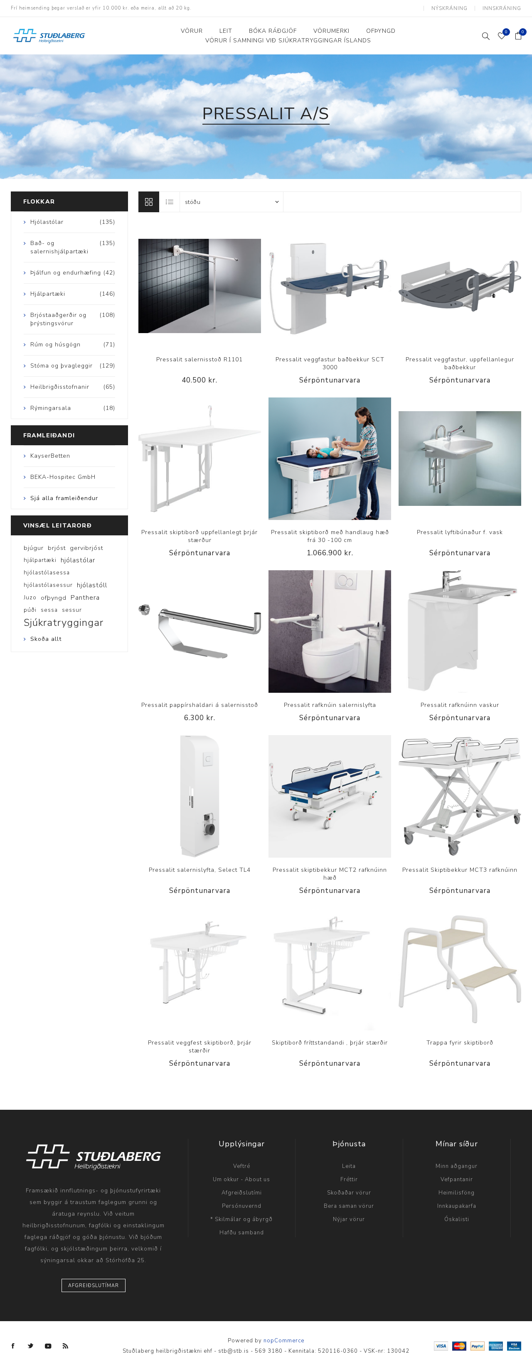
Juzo (30, 597)
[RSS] (65, 1346)
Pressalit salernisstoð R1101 (199, 359)
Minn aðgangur (457, 1166)
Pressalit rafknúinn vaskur (460, 705)
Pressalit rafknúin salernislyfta (330, 705)
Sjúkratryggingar (63, 622)
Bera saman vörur (349, 1206)
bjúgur (34, 548)
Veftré (241, 1166)
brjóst (57, 548)
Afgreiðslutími (242, 1193)
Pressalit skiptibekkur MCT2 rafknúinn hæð (330, 874)
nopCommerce (284, 1340)
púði (30, 610)
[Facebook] (13, 1346)
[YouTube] (48, 1346)
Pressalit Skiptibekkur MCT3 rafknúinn (459, 870)
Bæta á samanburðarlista (182, 285)
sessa (49, 610)
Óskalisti (456, 1219)
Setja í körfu (216, 285)
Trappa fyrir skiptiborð (459, 1043)
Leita (349, 1166)
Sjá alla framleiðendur (64, 498)
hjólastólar (78, 560)
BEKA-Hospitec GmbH (63, 477)
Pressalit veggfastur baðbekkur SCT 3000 (330, 363)
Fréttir (349, 1179)
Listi (170, 201)
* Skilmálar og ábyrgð (241, 1219)
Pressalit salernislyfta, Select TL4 (200, 870)
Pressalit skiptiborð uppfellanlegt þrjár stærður (199, 536)
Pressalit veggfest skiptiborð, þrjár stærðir (199, 1047)
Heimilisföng (456, 1193)
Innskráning (502, 8)
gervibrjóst (86, 548)
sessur (72, 610)
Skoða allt (46, 639)
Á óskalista (199, 285)
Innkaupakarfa (456, 1206)
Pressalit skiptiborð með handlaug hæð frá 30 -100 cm (330, 536)
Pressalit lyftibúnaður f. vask (460, 532)
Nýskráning (449, 8)
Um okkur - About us (241, 1179)
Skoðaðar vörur (349, 1193)
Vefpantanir (457, 1179)
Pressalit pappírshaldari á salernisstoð (199, 705)
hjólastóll (92, 585)
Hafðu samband (241, 1232)
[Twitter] (30, 1346)
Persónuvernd (241, 1206)
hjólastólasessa (47, 572)
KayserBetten (50, 456)
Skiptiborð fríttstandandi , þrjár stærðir (330, 1043)
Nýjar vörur (349, 1219)
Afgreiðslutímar (93, 1286)
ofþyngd (53, 598)
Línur (148, 201)
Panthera (85, 597)
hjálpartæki (40, 560)
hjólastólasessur (48, 585)
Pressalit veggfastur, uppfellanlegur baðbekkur (460, 363)
